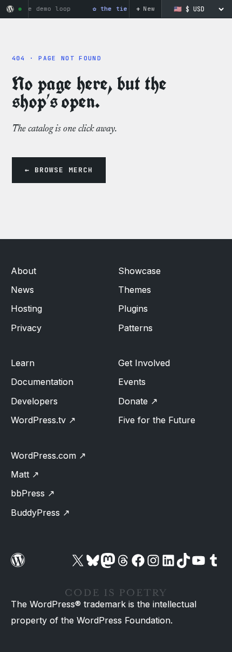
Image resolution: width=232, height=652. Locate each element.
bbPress (32, 493)
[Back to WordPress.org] (10, 9)
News (22, 289)
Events (132, 381)
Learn (23, 362)
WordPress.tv (43, 420)
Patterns (135, 328)
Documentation (42, 381)
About (23, 270)
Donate (138, 401)
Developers (34, 401)
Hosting (26, 308)
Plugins (133, 308)
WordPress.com (48, 455)
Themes (134, 289)
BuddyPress (40, 512)
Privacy (26, 328)
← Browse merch (59, 169)
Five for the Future (156, 420)
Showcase (139, 270)
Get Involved (144, 362)
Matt (25, 474)
